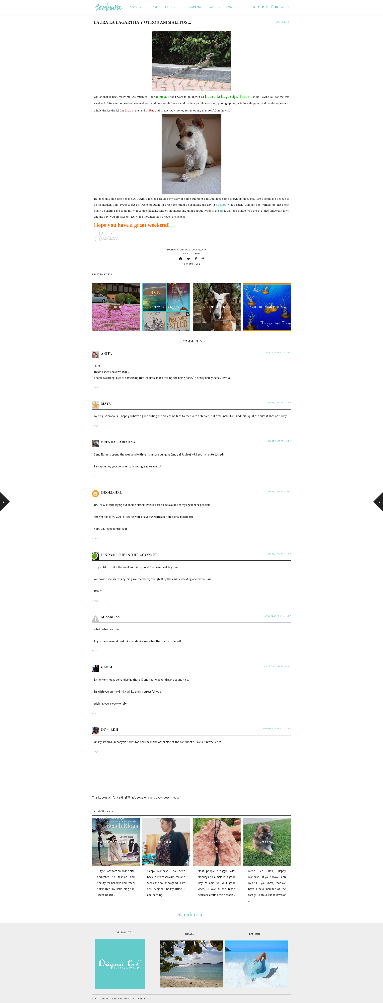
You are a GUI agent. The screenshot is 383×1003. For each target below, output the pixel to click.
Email (230, 7)
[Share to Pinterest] (202, 259)
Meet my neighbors (216, 307)
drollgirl (111, 492)
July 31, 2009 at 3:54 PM (278, 441)
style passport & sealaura (116, 842)
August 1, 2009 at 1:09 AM (277, 666)
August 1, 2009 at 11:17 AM (277, 728)
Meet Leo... (267, 842)
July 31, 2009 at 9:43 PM (278, 553)
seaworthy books (166, 307)
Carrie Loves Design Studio (138, 998)
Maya (106, 403)
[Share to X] (188, 259)
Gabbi (106, 667)
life (198, 264)
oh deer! (116, 307)
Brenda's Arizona (118, 442)
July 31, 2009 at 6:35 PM (278, 491)
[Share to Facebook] (196, 259)
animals (190, 264)
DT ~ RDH (109, 729)
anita (106, 353)
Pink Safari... (166, 842)
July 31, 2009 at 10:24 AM (278, 352)
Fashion (214, 7)
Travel (154, 7)
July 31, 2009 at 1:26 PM (278, 402)
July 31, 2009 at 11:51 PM (278, 616)
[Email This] (181, 259)
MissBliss (110, 617)
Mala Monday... (216, 842)
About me (136, 7)
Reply (95, 387)
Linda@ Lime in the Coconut (129, 554)
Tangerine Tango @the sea (267, 307)
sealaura (105, 998)
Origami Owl (194, 7)
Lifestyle (172, 7)
